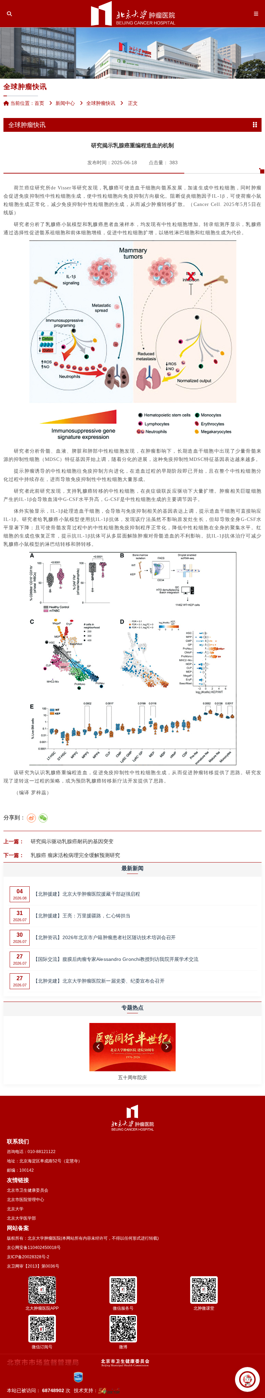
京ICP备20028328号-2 (28, 1256)
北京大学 (15, 1209)
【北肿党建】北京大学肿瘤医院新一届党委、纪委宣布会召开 (99, 981)
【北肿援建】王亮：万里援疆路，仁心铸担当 (81, 915)
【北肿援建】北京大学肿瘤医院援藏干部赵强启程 (86, 894)
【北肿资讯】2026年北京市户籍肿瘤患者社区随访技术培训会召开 (104, 937)
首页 (39, 103)
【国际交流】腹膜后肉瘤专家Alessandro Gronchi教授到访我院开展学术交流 (115, 959)
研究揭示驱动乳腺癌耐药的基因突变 (71, 841)
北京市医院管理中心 (25, 1199)
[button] (98, 1046)
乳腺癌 (111, 187)
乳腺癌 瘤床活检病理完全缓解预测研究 (74, 855)
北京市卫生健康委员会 (27, 1190)
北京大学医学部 (21, 1218)
